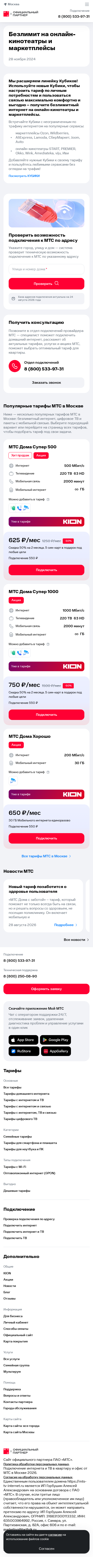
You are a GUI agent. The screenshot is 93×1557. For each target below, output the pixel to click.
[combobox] (46, 269)
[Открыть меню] (87, 4)
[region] (46, 905)
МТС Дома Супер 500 (32, 447)
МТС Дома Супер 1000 (33, 591)
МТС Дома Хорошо (30, 736)
